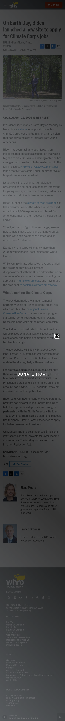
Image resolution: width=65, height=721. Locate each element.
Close (57, 336)
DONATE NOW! (32, 374)
